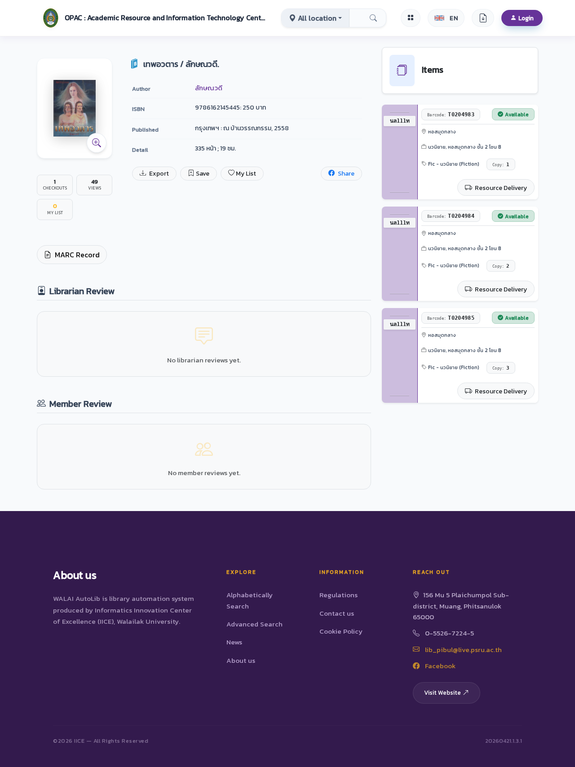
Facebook (439, 666)
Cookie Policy (341, 631)
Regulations (338, 595)
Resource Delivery (500, 188)
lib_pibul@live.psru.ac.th (462, 649)
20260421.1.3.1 (503, 740)
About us (240, 660)
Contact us (336, 613)
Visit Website (442, 692)
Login (526, 17)
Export (158, 173)
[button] (153, 18)
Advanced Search (254, 624)
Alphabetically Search (249, 600)
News (234, 642)
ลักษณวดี (208, 88)
